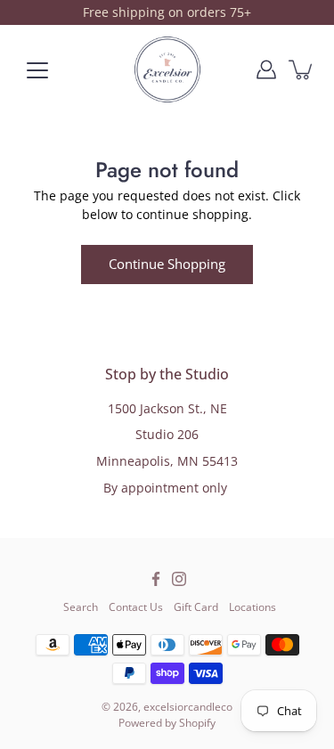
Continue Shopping (167, 264)
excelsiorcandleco (187, 706)
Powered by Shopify (167, 722)
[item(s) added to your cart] (302, 69)
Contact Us (136, 607)
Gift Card (196, 607)
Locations (252, 607)
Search (80, 607)
